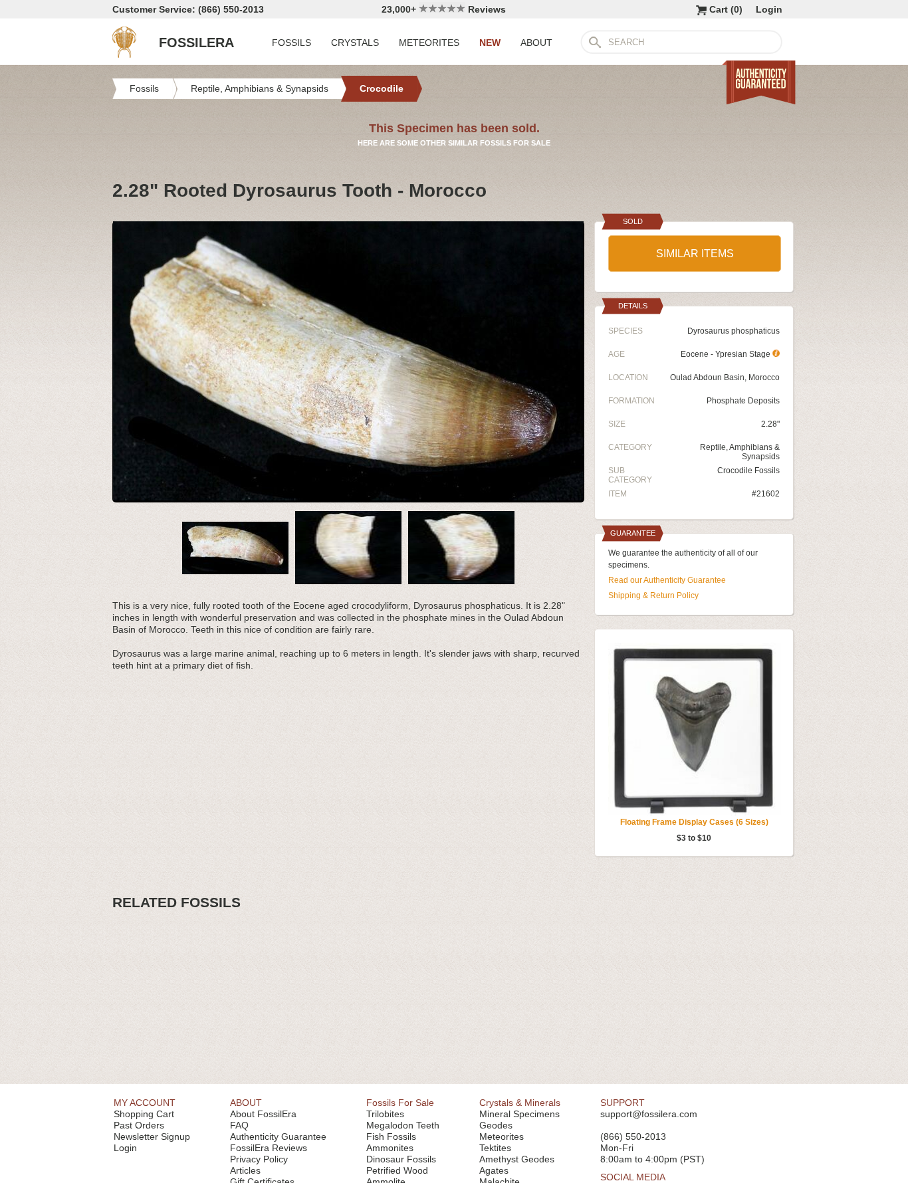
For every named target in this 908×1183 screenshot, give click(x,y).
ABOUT (536, 42)
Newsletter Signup (152, 1136)
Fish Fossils (391, 1136)
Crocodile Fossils (748, 470)
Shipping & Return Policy (653, 595)
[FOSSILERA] (124, 54)
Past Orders (139, 1125)
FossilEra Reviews (268, 1147)
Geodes (495, 1125)
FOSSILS (291, 42)
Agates (494, 1170)
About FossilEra (263, 1114)
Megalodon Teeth (402, 1125)
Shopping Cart (144, 1114)
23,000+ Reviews (444, 9)
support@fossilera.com (648, 1114)
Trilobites (385, 1114)
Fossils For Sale (400, 1102)
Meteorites (501, 1136)
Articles (245, 1170)
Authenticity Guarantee (278, 1136)
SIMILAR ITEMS (695, 253)
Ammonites (389, 1147)
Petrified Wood (397, 1170)
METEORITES (429, 42)
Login (769, 9)
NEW (490, 42)
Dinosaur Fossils (401, 1159)
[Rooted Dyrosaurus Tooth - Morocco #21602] (348, 497)
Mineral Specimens (519, 1114)
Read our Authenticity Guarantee (667, 580)
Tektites (495, 1147)
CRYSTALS (355, 42)
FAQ (239, 1125)
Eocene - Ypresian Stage (726, 354)
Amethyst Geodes (516, 1159)
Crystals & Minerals (519, 1102)
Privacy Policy (259, 1159)
